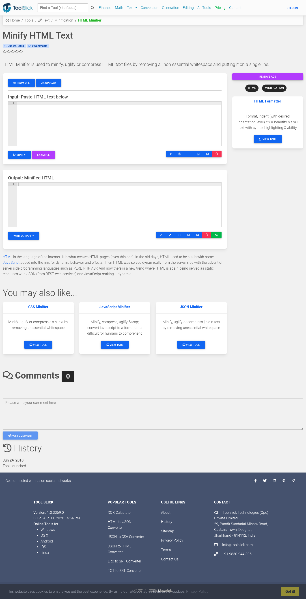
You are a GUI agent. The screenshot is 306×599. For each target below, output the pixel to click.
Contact (235, 8)
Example (43, 155)
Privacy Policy (197, 591)
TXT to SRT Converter (125, 571)
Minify (21, 155)
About (165, 512)
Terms (166, 550)
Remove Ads (267, 76)
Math (119, 8)
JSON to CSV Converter (126, 537)
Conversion (149, 8)
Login (293, 8)
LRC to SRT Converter (124, 561)
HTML (252, 87)
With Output (22, 235)
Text (46, 20)
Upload (50, 83)
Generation (170, 8)
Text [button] (130, 8)
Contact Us (170, 559)
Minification (63, 20)
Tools (29, 20)
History (166, 522)
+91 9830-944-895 (236, 554)
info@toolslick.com (237, 545)
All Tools (204, 8)
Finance (105, 8)
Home (14, 20)
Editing (188, 8)
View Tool (269, 139)
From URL (23, 83)
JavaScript (11, 262)
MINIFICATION (274, 87)
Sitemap (167, 531)
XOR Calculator (120, 512)
